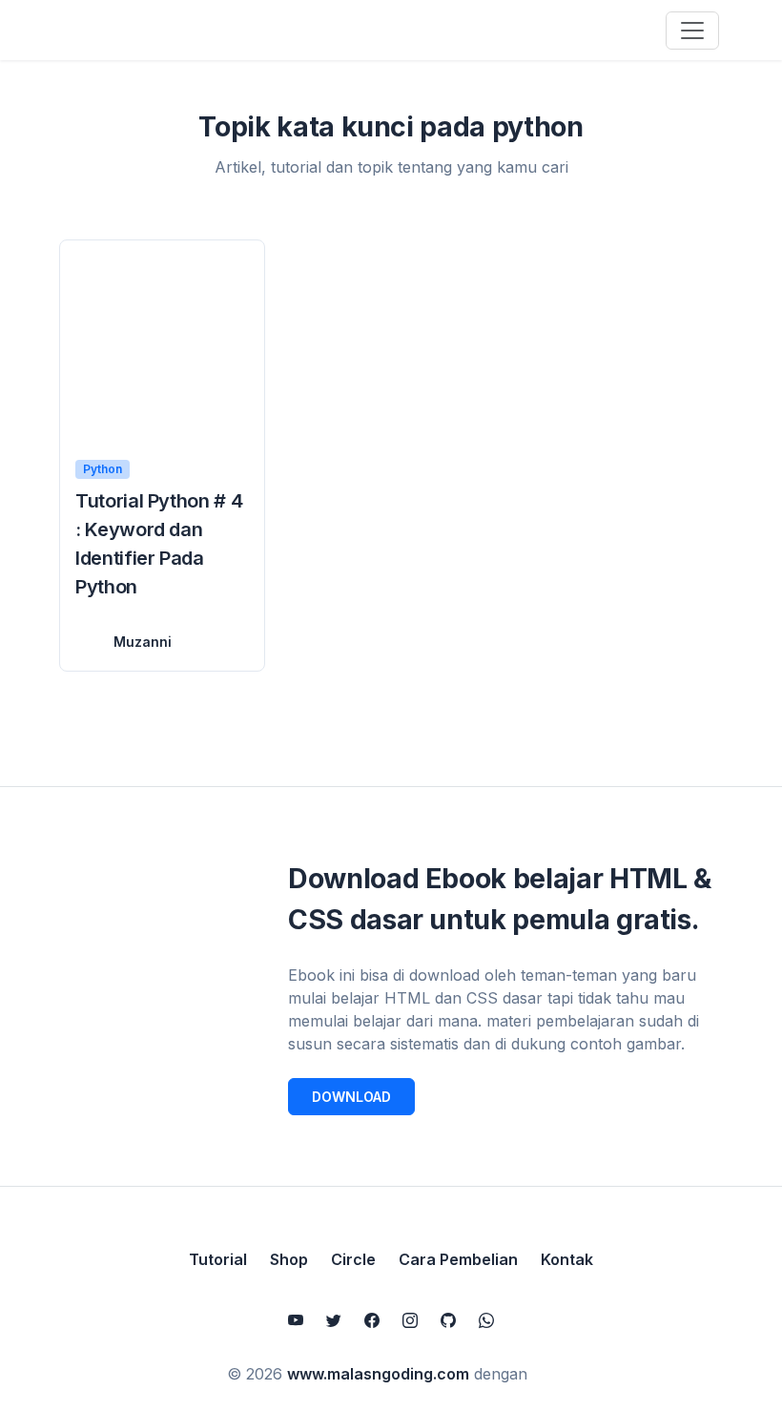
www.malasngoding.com (378, 1373)
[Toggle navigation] (692, 30)
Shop (289, 1259)
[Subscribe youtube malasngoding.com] (295, 1320)
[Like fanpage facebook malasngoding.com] (372, 1320)
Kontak (567, 1259)
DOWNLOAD (351, 1097)
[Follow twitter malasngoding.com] (333, 1320)
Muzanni (142, 641)
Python (102, 469)
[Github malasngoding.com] (448, 1320)
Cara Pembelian (458, 1259)
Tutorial (218, 1259)
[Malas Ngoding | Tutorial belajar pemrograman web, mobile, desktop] (154, 29)
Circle (353, 1259)
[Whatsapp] (486, 1320)
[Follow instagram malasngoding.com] (410, 1320)
